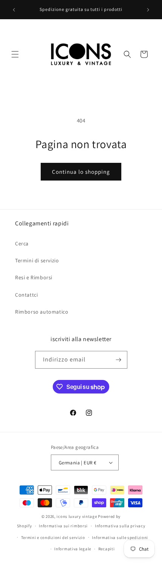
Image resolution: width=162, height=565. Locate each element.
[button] (15, 54)
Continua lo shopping (81, 171)
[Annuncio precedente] (14, 10)
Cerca (22, 243)
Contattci (26, 294)
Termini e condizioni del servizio (53, 537)
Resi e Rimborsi (33, 277)
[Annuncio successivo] (148, 10)
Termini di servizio (37, 260)
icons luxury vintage (77, 516)
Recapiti (106, 548)
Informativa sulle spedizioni (120, 537)
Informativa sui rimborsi (63, 525)
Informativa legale (72, 548)
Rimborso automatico (41, 311)
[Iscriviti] (118, 360)
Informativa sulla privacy (120, 525)
